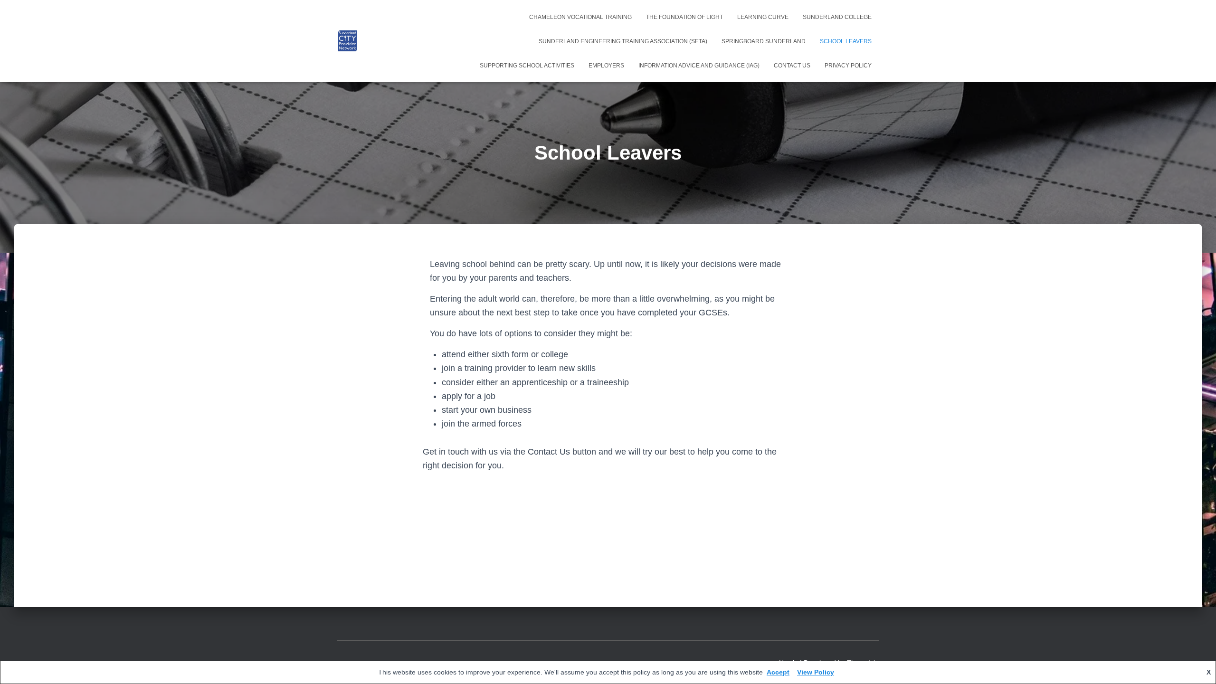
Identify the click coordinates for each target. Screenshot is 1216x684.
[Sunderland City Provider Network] (347, 41)
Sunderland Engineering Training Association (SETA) (623, 41)
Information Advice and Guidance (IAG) (699, 65)
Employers (606, 65)
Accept (778, 672)
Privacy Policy (848, 65)
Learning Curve (762, 17)
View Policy (815, 672)
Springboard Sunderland (764, 41)
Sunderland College (837, 17)
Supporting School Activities (527, 65)
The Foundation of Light (684, 17)
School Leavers (846, 41)
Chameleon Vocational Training (580, 17)
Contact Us (792, 65)
